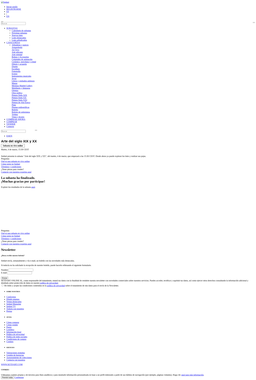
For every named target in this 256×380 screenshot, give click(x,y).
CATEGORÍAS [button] (13, 42)
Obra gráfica (17, 93)
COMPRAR (11, 122)
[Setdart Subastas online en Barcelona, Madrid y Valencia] (5, 2)
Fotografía (16, 71)
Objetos (15, 90)
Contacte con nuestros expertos (16, 172)
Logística (10, 329)
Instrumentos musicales (21, 76)
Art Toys (15, 50)
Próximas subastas (19, 33)
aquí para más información (192, 375)
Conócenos (11, 297)
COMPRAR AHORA (15, 119)
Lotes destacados (19, 38)
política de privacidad (49, 283)
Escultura (16, 69)
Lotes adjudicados (19, 40)
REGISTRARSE (13, 9)
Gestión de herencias (15, 355)
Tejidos (15, 114)
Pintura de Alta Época (21, 102)
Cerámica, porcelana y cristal (24, 62)
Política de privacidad (15, 334)
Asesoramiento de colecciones (19, 357)
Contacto (10, 126)
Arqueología (17, 47)
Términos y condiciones (11, 167)
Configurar (19, 377)
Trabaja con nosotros (15, 309)
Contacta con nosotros (15, 360)
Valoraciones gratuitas (15, 353)
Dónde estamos (12, 299)
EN (7, 16)
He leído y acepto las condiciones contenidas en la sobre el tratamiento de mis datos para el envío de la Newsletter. (61, 286)
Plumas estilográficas (20, 107)
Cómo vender (12, 325)
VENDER (10, 124)
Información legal (13, 332)
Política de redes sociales (16, 337)
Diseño (15, 66)
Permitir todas (7, 378)
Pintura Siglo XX (19, 98)
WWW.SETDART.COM (12, 364)
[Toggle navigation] (2, 21)
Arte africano (17, 52)
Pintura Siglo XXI (19, 100)
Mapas (14, 83)
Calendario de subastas (21, 30)
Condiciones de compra (16, 339)
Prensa (9, 311)
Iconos (14, 74)
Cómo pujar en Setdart (10, 164)
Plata (14, 105)
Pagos (8, 327)
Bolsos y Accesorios (20, 57)
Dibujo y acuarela (19, 64)
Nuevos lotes (17, 35)
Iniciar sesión (11, 7)
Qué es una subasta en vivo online (15, 161)
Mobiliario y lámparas (21, 88)
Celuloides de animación (22, 59)
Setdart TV (11, 306)
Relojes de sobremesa (21, 112)
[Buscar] (254, 22)
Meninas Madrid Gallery (22, 86)
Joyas (14, 78)
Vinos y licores (18, 117)
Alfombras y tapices (20, 45)
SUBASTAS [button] (11, 28)
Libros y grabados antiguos (23, 81)
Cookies (9, 341)
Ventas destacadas (13, 301)
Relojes (15, 110)
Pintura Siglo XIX (19, 95)
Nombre (4, 270)
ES (7, 11)
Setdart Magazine (13, 304)
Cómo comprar (12, 322)
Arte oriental (17, 54)
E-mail (4, 273)
